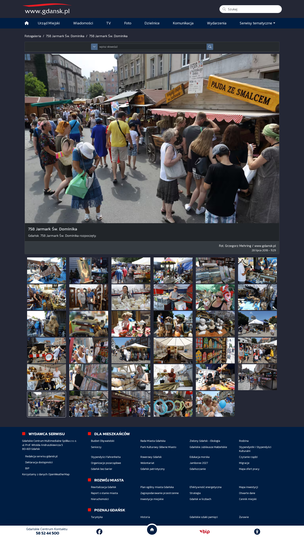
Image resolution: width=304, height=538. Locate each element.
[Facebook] (99, 531)
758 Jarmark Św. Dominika (65, 35)
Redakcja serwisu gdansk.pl (41, 456)
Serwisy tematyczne (256, 23)
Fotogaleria (33, 35)
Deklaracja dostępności (39, 462)
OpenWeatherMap (58, 474)
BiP (27, 468)
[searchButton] (210, 47)
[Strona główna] (26, 23)
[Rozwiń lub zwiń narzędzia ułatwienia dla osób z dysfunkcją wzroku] (257, 532)
